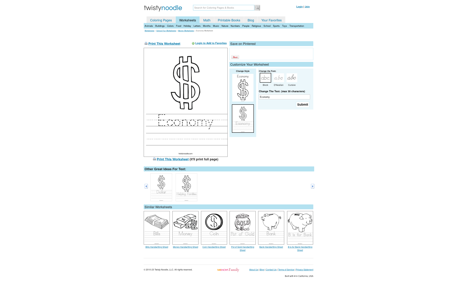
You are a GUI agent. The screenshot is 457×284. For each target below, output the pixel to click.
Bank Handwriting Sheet (271, 246)
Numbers (235, 25)
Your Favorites (271, 20)
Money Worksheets (186, 30)
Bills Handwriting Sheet (156, 246)
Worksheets (187, 20)
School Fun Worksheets (166, 30)
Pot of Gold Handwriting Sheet (242, 248)
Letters (197, 25)
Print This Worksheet (164, 43)
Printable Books (229, 20)
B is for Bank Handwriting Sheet (300, 248)
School (267, 25)
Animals (149, 25)
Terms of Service (286, 269)
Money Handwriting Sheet (185, 246)
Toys (284, 25)
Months (207, 25)
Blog (251, 20)
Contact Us (271, 269)
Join (307, 6)
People (245, 25)
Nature (225, 25)
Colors (170, 25)
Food (178, 25)
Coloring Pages (161, 20)
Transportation (296, 25)
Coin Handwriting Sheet (214, 246)
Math (206, 20)
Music (216, 25)
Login (299, 6)
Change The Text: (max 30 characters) (282, 91)
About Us (253, 269)
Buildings (160, 25)
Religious (256, 25)
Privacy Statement (304, 269)
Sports (276, 25)
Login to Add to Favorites (211, 43)
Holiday (187, 25)
